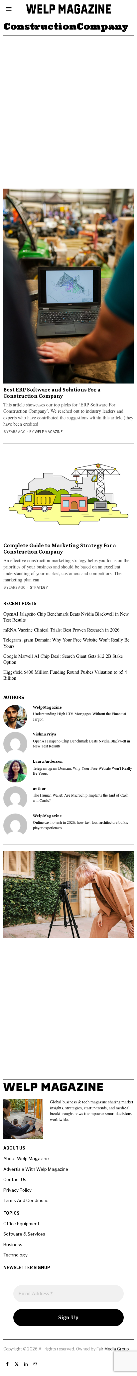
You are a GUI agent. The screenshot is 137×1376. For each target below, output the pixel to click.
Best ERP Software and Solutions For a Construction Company (51, 393)
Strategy (39, 587)
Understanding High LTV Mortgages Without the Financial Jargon (79, 716)
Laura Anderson (48, 761)
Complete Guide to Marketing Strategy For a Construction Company (59, 549)
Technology (15, 1254)
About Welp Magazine (26, 1158)
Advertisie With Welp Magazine (35, 1169)
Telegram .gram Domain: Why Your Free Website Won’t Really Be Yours (66, 643)
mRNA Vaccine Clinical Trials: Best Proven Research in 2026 (61, 630)
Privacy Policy (17, 1190)
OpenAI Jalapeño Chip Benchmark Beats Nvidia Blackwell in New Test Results (66, 617)
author (39, 788)
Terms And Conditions (26, 1200)
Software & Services (24, 1234)
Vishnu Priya (44, 734)
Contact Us (14, 1179)
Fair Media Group (112, 1348)
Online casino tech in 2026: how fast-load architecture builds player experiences (80, 825)
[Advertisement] (68, 107)
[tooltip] (15, 717)
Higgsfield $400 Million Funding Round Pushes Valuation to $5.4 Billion (65, 675)
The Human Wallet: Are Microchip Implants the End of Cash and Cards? (80, 798)
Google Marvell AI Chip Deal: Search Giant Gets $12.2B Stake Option (63, 659)
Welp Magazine (49, 432)
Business (12, 1244)
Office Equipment (21, 1223)
